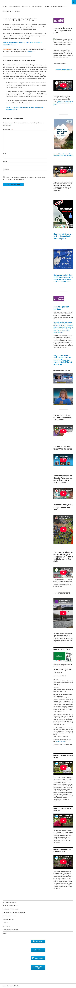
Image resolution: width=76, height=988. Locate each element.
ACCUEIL (5, 6)
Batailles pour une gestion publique (14, 912)
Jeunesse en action (8, 919)
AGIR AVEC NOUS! (7, 11)
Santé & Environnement (10, 902)
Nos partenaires (36, 6)
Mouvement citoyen (9, 916)
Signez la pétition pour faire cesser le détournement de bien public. (63, 102)
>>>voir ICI (30, 51)
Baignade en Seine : (61, 355)
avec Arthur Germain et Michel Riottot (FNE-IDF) (62, 362)
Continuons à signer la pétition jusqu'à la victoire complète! (62, 236)
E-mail (5, 161)
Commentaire (8, 129)
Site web (6, 169)
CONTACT (17, 11)
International (7, 923)
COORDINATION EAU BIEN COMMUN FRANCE (55, 6)
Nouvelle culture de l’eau (10, 905)
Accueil (5, 933)
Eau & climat (6, 926)
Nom (4, 153)
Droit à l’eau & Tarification (11, 909)
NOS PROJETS (25, 6)
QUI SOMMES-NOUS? (14, 6)
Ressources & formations (10, 929)
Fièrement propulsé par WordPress (11, 985)
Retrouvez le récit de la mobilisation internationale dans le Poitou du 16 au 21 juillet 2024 (63, 278)
